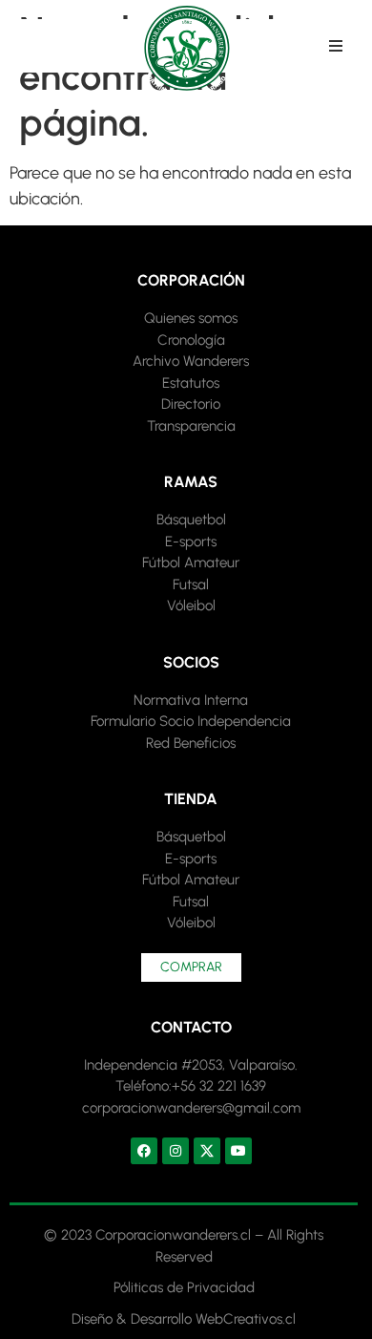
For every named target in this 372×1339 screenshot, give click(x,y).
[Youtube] (238, 1150)
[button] (336, 46)
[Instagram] (175, 1150)
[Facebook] (144, 1150)
